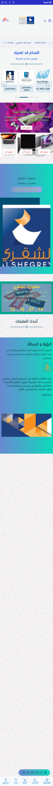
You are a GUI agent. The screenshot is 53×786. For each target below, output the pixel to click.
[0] (2, 21)
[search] (45, 21)
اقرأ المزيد (46, 394)
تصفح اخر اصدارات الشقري (26, 189)
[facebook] (10, 2)
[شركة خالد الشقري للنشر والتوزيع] (26, 20)
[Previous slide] (49, 84)
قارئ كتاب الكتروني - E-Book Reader (24, 42)
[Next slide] (4, 84)
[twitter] (13, 2)
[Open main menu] (50, 20)
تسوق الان (26, 127)
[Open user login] (8, 21)
